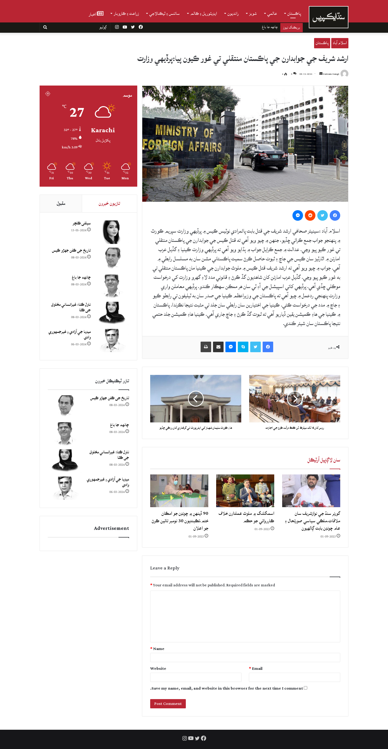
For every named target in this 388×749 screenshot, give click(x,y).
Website (158, 668)
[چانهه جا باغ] (112, 286)
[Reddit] (310, 215)
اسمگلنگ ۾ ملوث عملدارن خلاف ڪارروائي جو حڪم (246, 517)
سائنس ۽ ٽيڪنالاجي (164, 13)
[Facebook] (335, 215)
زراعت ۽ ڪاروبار (126, 13)
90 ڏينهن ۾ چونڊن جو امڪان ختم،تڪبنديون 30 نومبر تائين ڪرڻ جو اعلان (180, 521)
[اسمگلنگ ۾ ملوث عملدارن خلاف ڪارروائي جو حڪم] (245, 490)
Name (157, 649)
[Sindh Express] (328, 17)
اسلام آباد (340, 43)
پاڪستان (294, 13)
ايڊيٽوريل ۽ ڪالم (203, 13)
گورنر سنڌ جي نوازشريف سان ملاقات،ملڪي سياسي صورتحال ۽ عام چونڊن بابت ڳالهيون (312, 521)
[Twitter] (322, 215)
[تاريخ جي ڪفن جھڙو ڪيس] (112, 259)
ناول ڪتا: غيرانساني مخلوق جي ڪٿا (255, 26)
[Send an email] (321, 74)
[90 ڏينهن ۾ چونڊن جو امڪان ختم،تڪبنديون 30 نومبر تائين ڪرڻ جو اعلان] (179, 490)
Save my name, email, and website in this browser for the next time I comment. (226, 688)
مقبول (61, 203)
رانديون (233, 13)
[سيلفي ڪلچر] (112, 232)
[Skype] (243, 347)
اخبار (93, 14)
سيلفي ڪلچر (82, 223)
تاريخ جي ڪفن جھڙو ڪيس (71, 250)
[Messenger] (297, 215)
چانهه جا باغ (81, 277)
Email (256, 668)
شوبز (253, 13)
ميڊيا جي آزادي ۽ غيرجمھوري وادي (70, 334)
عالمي (272, 13)
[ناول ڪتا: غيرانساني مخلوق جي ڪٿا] (112, 313)
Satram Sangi (331, 74)
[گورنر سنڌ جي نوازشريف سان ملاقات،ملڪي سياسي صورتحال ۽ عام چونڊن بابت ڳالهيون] (311, 490)
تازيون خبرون (109, 203)
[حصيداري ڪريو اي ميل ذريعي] (218, 347)
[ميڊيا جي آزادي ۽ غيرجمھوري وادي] (112, 340)
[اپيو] (206, 347)
